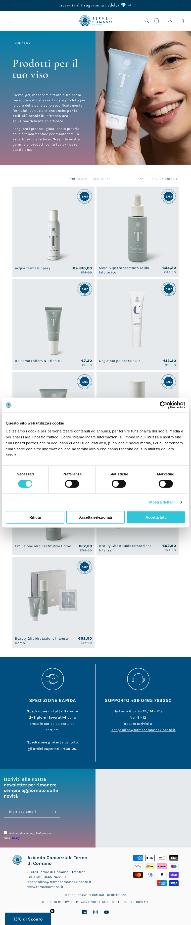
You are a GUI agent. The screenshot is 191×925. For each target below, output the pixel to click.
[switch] (72, 484)
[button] (9, 20)
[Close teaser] (52, 911)
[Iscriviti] (54, 812)
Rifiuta (35, 517)
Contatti (142, 902)
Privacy (15, 838)
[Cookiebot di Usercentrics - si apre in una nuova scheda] (163, 405)
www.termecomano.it (45, 887)
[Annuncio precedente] (9, 5)
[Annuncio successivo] (181, 5)
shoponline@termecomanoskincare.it (143, 730)
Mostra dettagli (162, 502)
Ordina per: (78, 179)
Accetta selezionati (95, 517)
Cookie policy (122, 902)
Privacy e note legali (92, 902)
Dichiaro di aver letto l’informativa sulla (28, 836)
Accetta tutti (156, 517)
